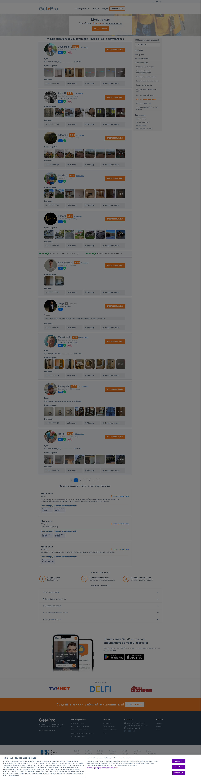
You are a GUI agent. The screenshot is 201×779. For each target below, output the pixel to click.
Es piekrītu (178, 761)
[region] (100, 767)
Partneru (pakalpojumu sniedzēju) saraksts (102, 768)
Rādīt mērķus (178, 772)
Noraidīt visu (179, 767)
